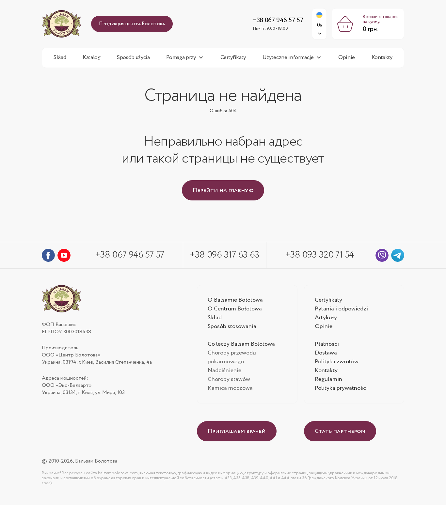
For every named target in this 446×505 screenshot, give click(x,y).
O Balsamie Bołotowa (235, 300)
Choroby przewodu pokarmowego (232, 357)
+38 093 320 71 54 (319, 255)
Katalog (92, 58)
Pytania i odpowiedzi (341, 309)
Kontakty (382, 58)
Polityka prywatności (341, 388)
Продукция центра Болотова (132, 24)
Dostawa (326, 353)
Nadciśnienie (224, 370)
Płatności (327, 344)
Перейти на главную (223, 190)
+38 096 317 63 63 (224, 255)
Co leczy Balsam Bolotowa (241, 344)
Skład (60, 58)
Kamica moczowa (230, 388)
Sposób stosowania (232, 326)
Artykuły (326, 317)
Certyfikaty (233, 58)
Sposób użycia (133, 58)
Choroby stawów (229, 379)
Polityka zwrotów (336, 361)
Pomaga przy (181, 58)
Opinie (346, 58)
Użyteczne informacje (288, 58)
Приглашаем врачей (237, 431)
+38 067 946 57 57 (278, 20)
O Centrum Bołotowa (235, 309)
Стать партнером (340, 431)
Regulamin (328, 379)
